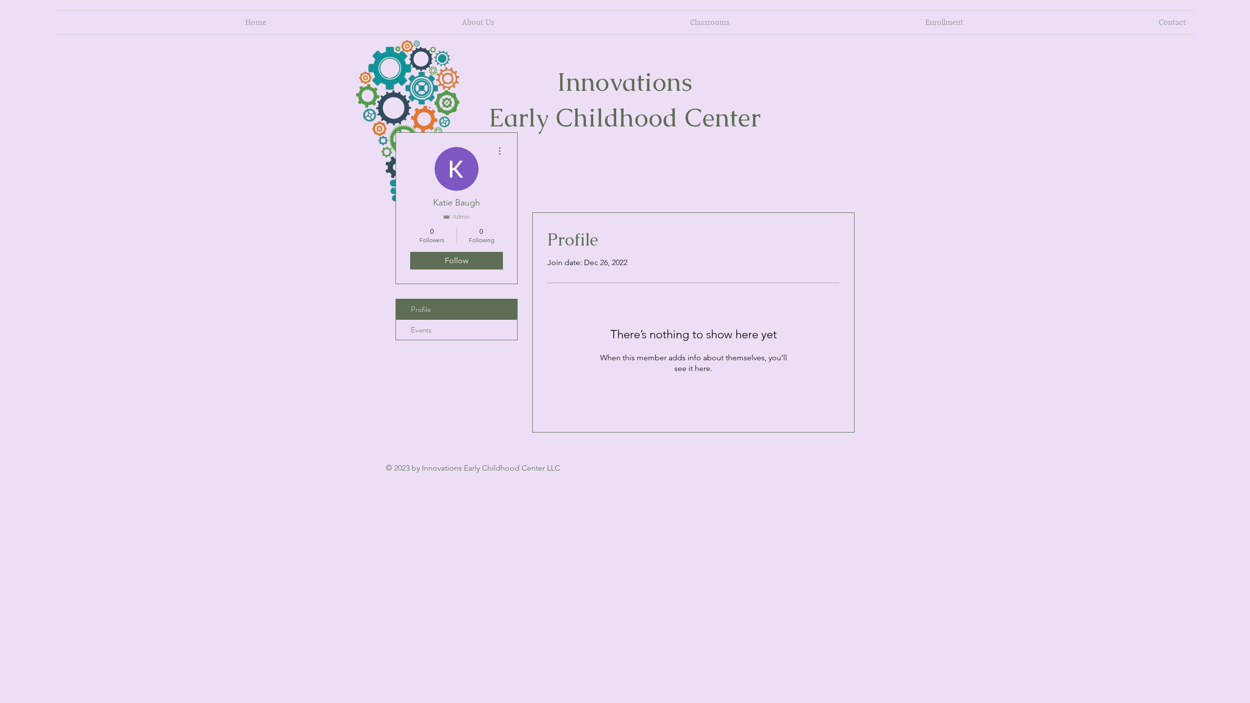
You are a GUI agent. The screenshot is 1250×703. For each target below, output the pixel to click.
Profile (421, 309)
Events (421, 329)
